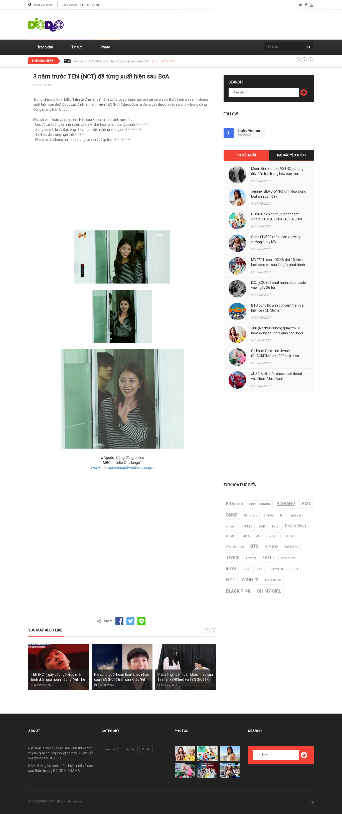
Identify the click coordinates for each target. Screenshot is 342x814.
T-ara (275, 526)
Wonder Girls (235, 547)
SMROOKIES (278, 569)
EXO (306, 503)
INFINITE (246, 526)
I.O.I (295, 569)
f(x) (282, 515)
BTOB (230, 536)
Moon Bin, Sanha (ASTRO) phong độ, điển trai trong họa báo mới (277, 171)
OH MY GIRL (269, 591)
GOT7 (268, 557)
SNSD (232, 514)
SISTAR (290, 536)
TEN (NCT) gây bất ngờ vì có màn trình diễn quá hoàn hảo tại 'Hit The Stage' (55, 679)
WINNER (250, 579)
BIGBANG (286, 503)
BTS (254, 546)
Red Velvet (295, 525)
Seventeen (288, 558)
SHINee (269, 515)
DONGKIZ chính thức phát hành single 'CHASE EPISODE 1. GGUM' (120, 61)
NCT (230, 579)
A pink (230, 526)
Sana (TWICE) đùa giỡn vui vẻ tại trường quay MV (276, 239)
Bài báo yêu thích (291, 155)
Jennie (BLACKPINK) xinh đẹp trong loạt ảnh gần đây (278, 193)
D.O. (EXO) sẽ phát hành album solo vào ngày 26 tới (278, 285)
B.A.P (259, 569)
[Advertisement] (222, 25)
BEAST (273, 536)
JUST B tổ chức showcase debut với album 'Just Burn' (276, 376)
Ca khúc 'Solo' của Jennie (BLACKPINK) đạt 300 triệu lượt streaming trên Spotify (275, 356)
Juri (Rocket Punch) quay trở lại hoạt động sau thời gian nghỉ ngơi (277, 330)
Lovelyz (251, 558)
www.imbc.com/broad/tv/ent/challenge (122, 467)
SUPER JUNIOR (259, 504)
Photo (105, 47)
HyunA (245, 536)
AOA (259, 536)
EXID (262, 526)
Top (311, 802)
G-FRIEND (271, 547)
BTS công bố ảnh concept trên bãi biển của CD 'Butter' (277, 307)
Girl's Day (250, 515)
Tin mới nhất (246, 155)
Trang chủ (45, 47)
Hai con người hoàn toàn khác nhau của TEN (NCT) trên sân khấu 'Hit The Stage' (118, 679)
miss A (296, 515)
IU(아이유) (291, 547)
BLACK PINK (238, 591)
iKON (231, 568)
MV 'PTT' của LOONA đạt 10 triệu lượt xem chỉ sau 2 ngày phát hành (278, 262)
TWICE (233, 557)
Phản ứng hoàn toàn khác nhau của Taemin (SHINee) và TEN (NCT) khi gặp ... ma (182, 679)
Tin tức (76, 47)
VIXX (246, 569)
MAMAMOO (273, 580)
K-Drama (234, 503)
